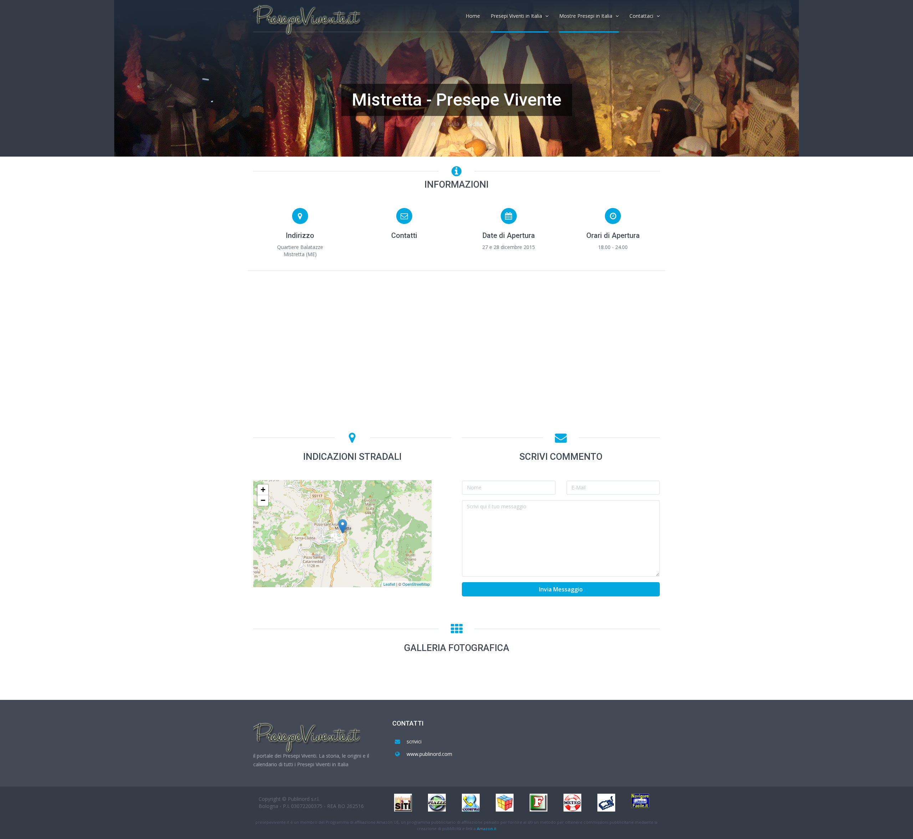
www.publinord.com (429, 754)
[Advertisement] (456, 330)
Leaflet (389, 584)
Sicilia (475, 124)
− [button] (263, 500)
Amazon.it (486, 828)
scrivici (414, 741)
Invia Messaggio (561, 589)
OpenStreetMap (416, 584)
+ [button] (263, 489)
